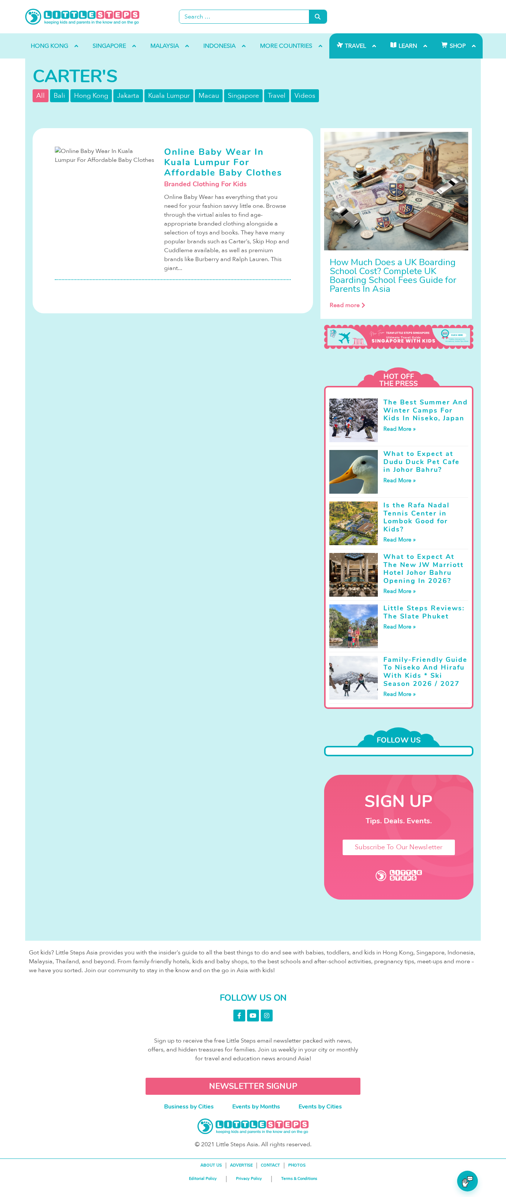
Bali (59, 95)
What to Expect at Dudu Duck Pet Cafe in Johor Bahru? (421, 461)
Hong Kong (91, 95)
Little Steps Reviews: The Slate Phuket (424, 612)
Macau (209, 95)
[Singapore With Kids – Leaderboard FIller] (398, 337)
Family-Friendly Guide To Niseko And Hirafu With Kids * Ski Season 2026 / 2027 (425, 671)
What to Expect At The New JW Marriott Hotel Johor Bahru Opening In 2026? (423, 568)
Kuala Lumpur (169, 95)
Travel (277, 95)
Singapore (243, 95)
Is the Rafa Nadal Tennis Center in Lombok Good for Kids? (416, 517)
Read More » (399, 429)
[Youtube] (253, 1015)
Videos (304, 95)
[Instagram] (267, 1015)
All (40, 95)
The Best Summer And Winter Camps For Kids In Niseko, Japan (425, 410)
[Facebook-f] (239, 1015)
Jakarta (128, 95)
